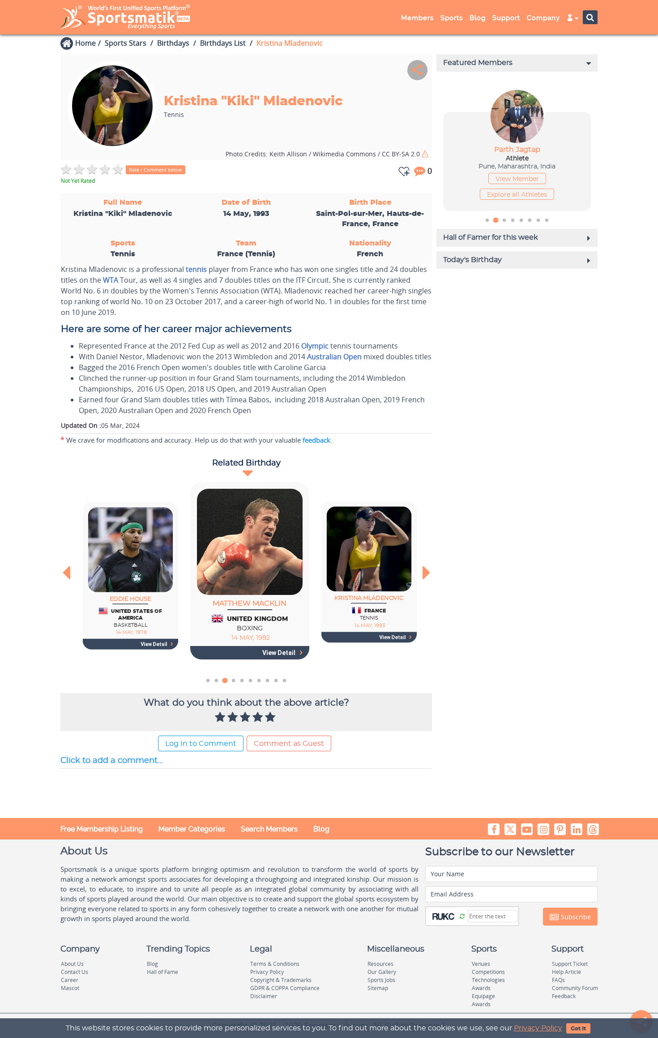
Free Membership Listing (101, 829)
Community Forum (575, 988)
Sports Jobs (381, 980)
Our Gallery (381, 972)
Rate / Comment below (155, 169)
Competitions (488, 972)
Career (69, 980)
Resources (380, 964)
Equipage (483, 996)
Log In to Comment (200, 743)
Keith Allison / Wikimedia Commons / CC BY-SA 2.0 (324, 154)
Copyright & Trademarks (281, 980)
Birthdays (173, 43)
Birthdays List (223, 43)
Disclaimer (263, 996)
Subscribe (575, 917)
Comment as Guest (289, 743)
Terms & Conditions (274, 964)
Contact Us (74, 972)
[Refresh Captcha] (462, 915)
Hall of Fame (162, 972)
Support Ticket (570, 964)
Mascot (70, 988)
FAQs (558, 980)
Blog (321, 829)
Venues (481, 964)
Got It (578, 1028)
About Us (72, 964)
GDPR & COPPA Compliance (285, 988)
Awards (481, 988)
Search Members (269, 829)
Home (85, 43)
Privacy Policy (538, 1028)
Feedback (564, 996)
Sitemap (377, 988)
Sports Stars (125, 43)
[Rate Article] (271, 718)
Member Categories (191, 829)
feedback (316, 439)
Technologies (488, 980)
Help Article (566, 972)
